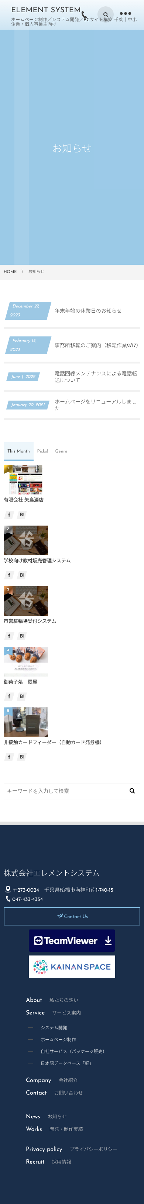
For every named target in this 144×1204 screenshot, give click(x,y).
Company (52, 1080)
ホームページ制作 (58, 1040)
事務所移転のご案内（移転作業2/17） (98, 346)
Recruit (48, 1162)
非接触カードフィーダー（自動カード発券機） (54, 743)
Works (54, 1129)
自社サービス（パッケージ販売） (74, 1052)
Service (53, 1013)
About (52, 1000)
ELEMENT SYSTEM (46, 10)
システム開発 (54, 1028)
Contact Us (76, 917)
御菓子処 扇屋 (20, 682)
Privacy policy (71, 1149)
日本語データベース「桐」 (67, 1064)
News (46, 1117)
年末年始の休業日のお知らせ (88, 311)
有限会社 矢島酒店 (24, 500)
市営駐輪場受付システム (30, 621)
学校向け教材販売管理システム (37, 561)
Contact (54, 1093)
